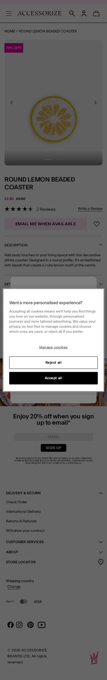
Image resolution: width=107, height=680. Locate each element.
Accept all (53, 378)
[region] (53, 340)
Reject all (53, 362)
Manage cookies (53, 347)
